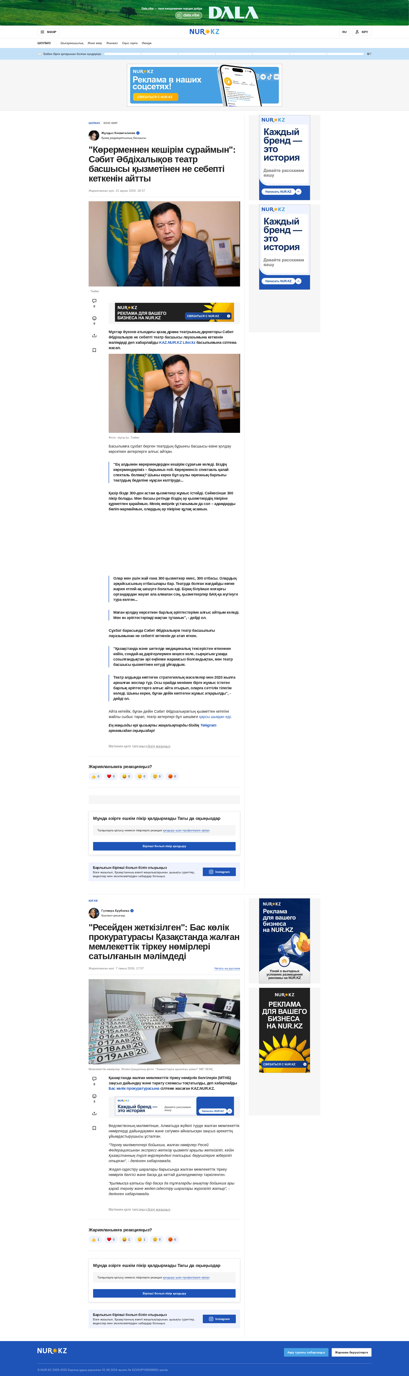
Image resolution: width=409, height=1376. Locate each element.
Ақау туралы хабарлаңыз (306, 1352)
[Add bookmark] (94, 350)
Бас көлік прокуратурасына (134, 1088)
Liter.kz (189, 342)
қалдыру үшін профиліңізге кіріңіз (186, 830)
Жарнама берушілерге (351, 1352)
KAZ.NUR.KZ (171, 342)
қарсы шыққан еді (215, 717)
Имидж (146, 43)
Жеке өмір (95, 43)
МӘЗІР (51, 32)
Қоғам (93, 900)
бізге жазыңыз (159, 746)
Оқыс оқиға (130, 43)
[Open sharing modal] (94, 335)
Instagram (222, 872)
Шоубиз (44, 43)
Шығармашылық (71, 43)
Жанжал (112, 43)
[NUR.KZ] (204, 31)
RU (344, 32)
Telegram (208, 725)
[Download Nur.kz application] (204, 13)
